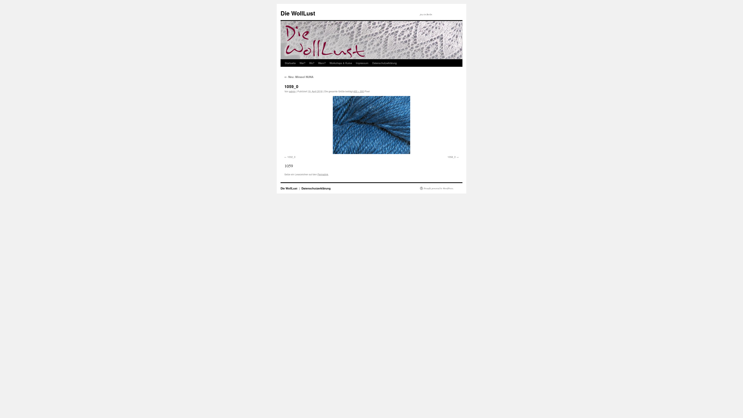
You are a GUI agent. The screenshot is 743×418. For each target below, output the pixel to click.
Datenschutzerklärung (384, 63)
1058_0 (452, 156)
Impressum (362, 63)
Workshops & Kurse (341, 63)
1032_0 (291, 156)
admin (292, 91)
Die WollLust (298, 13)
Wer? (302, 63)
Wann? (322, 63)
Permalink (323, 174)
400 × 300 (358, 91)
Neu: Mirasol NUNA (298, 77)
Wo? (311, 63)
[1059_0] (371, 125)
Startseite (290, 63)
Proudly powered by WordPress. (439, 188)
